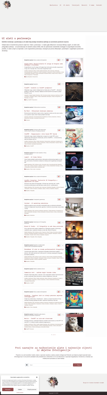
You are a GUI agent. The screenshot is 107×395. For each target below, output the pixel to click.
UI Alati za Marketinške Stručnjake (44, 96)
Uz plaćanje (38, 169)
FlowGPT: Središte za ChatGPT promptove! (38, 88)
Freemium (28, 120)
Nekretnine (32, 215)
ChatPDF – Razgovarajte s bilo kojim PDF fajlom (40, 134)
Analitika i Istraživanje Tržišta (30, 70)
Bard (27, 76)
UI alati (66, 5)
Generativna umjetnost (57, 232)
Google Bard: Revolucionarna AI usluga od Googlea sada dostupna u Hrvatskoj (43, 64)
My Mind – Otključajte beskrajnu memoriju (38, 111)
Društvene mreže (38, 164)
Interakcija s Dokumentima (45, 141)
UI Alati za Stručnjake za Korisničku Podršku (40, 327)
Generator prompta (46, 95)
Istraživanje (57, 70)
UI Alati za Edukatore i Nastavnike (45, 72)
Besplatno (30, 76)
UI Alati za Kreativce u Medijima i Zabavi (38, 165)
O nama (91, 5)
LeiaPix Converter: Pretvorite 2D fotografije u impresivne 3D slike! (40, 180)
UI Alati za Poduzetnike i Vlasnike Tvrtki (53, 142)
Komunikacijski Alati (28, 72)
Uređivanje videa (41, 167)
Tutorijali (75, 5)
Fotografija (32, 190)
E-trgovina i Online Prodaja (47, 232)
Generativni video (45, 164)
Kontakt (99, 5)
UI (60, 5)
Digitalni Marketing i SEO (45, 70)
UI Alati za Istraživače (56, 72)
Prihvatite (7, 389)
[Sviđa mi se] (58, 60)
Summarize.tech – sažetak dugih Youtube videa (40, 272)
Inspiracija (52, 70)
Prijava (78, 365)
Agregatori (26, 95)
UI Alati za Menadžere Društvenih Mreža (43, 73)
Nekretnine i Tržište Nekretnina (50, 210)
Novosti (84, 5)
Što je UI (85, 383)
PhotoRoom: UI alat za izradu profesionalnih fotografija (44, 249)
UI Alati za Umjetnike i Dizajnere (52, 188)
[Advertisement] (53, 21)
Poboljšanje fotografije (51, 187)
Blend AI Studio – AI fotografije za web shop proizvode (43, 226)
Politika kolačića (20, 392)
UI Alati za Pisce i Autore (56, 73)
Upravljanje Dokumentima (39, 118)
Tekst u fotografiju (38, 236)
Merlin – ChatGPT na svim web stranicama (38, 318)
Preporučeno (35, 76)
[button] (37, 377)
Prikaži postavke (32, 389)
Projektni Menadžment (58, 302)
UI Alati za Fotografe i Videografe (50, 233)
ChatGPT (30, 99)
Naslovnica (54, 5)
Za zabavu (31, 97)
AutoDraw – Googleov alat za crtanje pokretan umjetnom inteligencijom (43, 296)
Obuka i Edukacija (48, 278)
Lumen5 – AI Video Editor (33, 157)
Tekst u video (27, 165)
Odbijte (20, 389)
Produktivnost (35, 72)
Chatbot (37, 70)
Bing (27, 99)
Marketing (60, 164)
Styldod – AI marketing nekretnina (36, 203)
